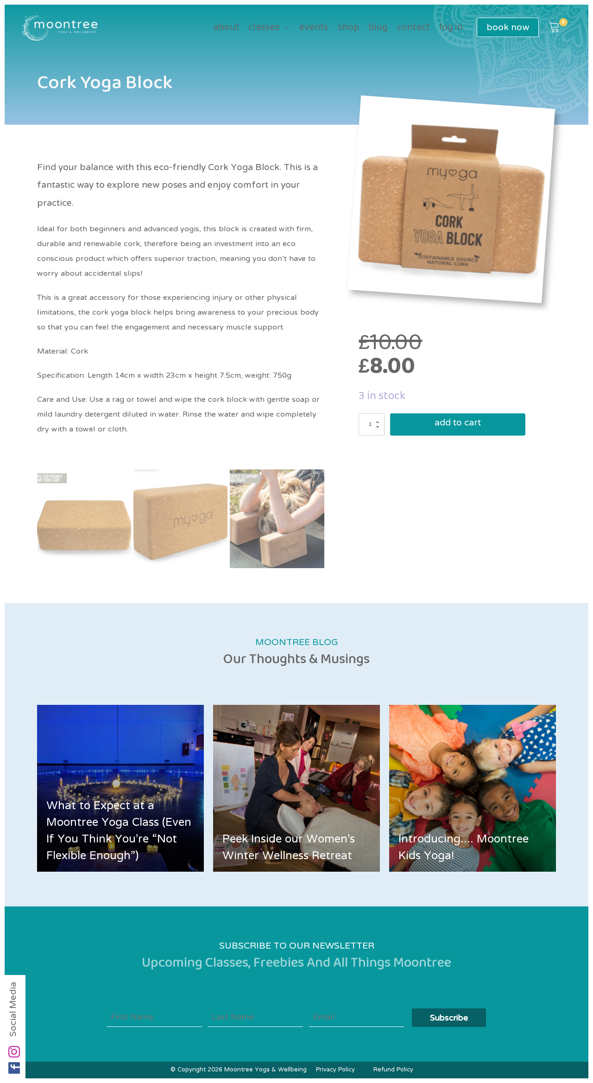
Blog (378, 27)
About (226, 27)
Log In (451, 27)
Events (313, 27)
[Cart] (554, 27)
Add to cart (458, 424)
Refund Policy (393, 1070)
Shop (348, 27)
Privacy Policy (335, 1070)
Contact (413, 27)
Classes (264, 27)
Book (507, 27)
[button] (554, 27)
